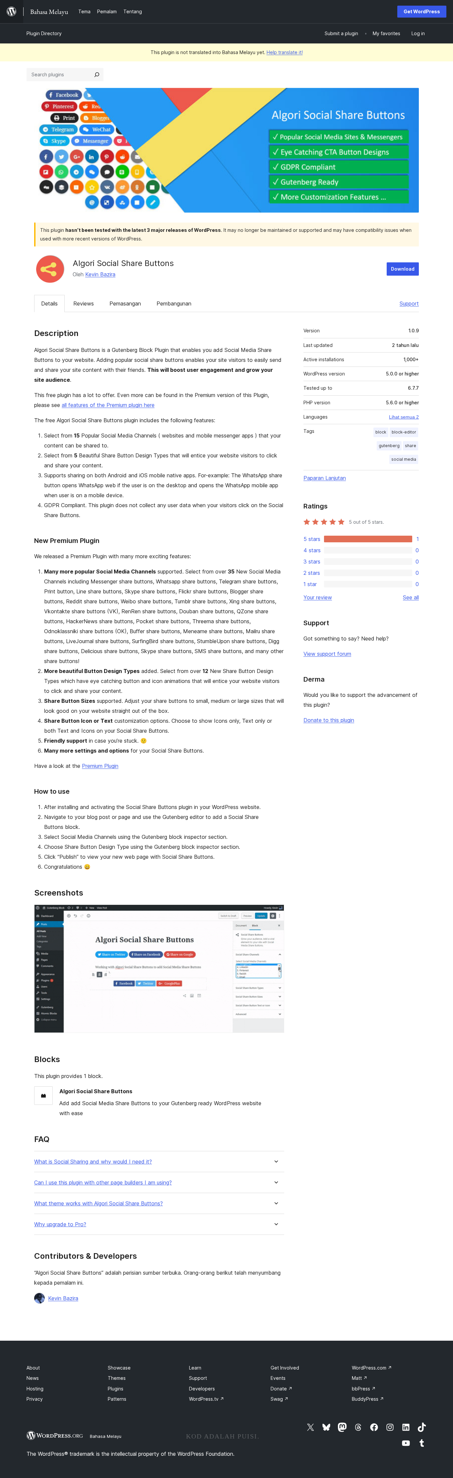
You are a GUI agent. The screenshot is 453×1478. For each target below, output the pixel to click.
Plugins (115, 1388)
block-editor (404, 432)
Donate (281, 1388)
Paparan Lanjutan (324, 478)
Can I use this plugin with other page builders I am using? (103, 1182)
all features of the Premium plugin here (108, 405)
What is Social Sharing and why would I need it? (93, 1162)
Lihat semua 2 (404, 417)
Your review (317, 597)
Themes (117, 1378)
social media (403, 459)
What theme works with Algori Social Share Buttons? (98, 1203)
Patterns (117, 1399)
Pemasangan (125, 303)
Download (403, 269)
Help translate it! (285, 52)
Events (278, 1378)
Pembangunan (174, 303)
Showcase (119, 1368)
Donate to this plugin (328, 720)
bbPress (364, 1388)
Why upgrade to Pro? (60, 1224)
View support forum (327, 653)
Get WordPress (422, 11)
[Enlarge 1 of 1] (275, 913)
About (33, 1368)
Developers (202, 1388)
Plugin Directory (44, 33)
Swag (280, 1399)
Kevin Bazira (100, 274)
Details (49, 303)
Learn (195, 1368)
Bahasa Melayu (105, 1436)
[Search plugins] (96, 74)
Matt (359, 1378)
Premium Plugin (100, 766)
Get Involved (285, 1368)
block (380, 432)
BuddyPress (368, 1399)
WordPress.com (372, 1368)
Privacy (35, 1399)
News (33, 1378)
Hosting (35, 1388)
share (410, 445)
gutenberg (389, 445)
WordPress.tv (206, 1399)
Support (409, 303)
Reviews (83, 303)
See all (411, 597)
